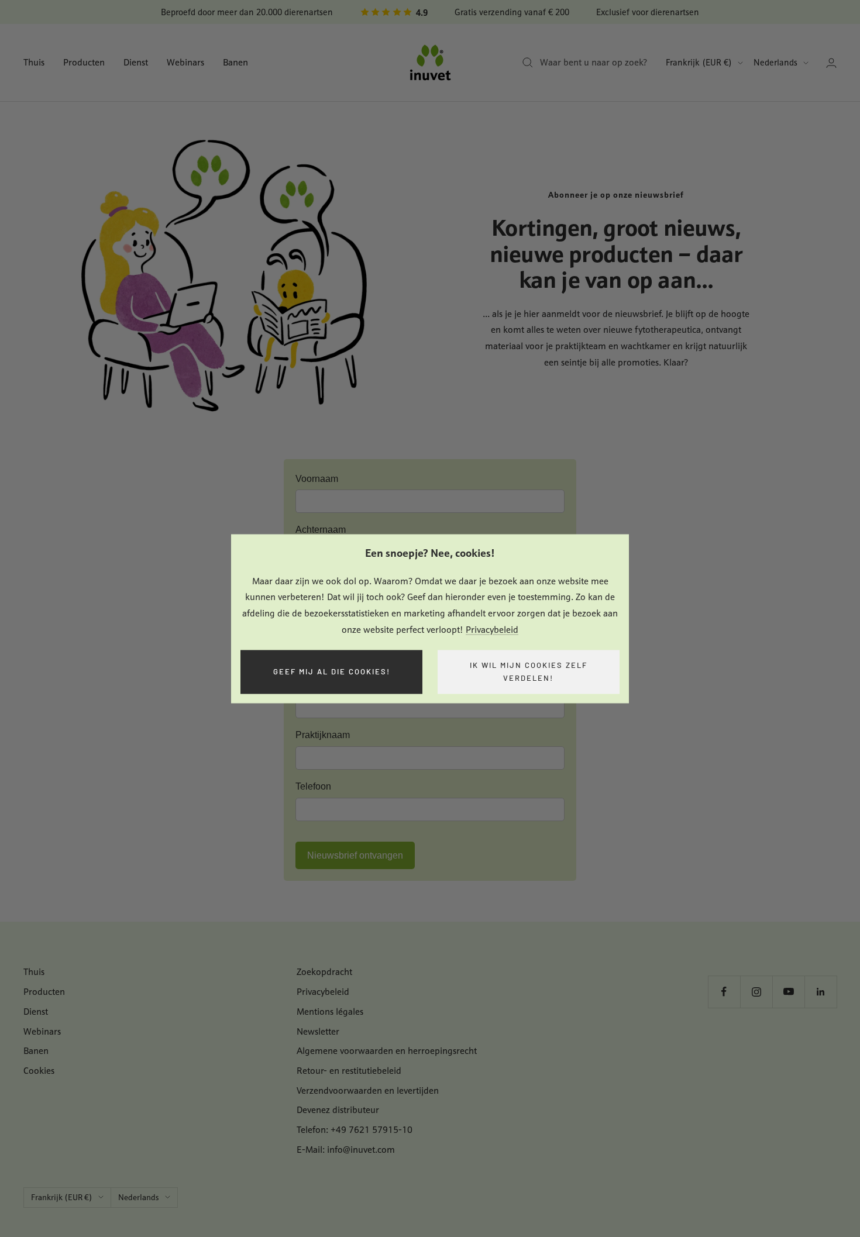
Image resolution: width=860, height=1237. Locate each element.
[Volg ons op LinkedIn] (820, 992)
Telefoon (313, 786)
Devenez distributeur (338, 1110)
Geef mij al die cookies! (331, 671)
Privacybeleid (492, 629)
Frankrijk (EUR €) (699, 62)
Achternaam (320, 530)
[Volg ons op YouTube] (788, 992)
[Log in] (831, 63)
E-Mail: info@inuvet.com (346, 1149)
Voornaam (316, 479)
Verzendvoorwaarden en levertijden (368, 1090)
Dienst (135, 62)
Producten (84, 62)
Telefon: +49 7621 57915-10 (354, 1129)
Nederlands (775, 62)
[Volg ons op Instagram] (756, 992)
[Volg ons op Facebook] (724, 992)
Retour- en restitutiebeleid (349, 1070)
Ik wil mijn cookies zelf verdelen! (528, 671)
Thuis (33, 62)
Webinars (185, 62)
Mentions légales (330, 1011)
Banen (235, 62)
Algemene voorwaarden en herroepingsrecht (387, 1050)
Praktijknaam (322, 735)
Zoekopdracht (324, 971)
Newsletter (318, 1031)
